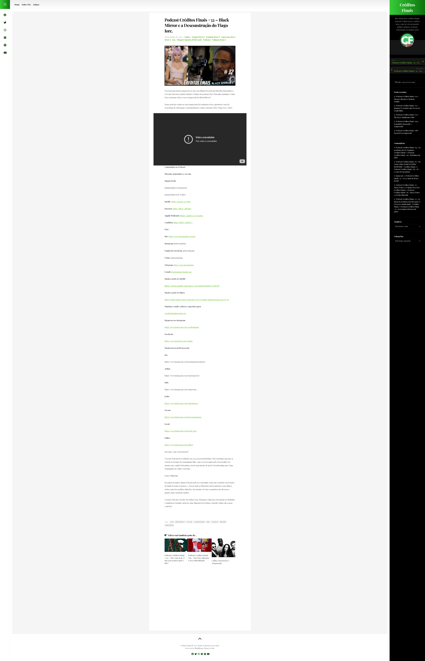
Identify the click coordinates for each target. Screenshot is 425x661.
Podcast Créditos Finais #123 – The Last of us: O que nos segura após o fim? (175, 559)
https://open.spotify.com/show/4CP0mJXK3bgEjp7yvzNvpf (192, 285)
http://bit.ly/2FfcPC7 (183, 222)
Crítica (187, 37)
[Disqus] (200, 598)
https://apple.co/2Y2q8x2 (191, 215)
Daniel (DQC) (198, 37)
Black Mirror (180, 522)
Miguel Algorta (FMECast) (189, 39)
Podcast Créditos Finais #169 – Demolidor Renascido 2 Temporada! (406, 124)
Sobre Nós (26, 5)
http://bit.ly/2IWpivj (182, 208)
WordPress (199, 648)
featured (215, 522)
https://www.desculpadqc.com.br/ (182, 236)
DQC (208, 522)
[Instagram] (5, 30)
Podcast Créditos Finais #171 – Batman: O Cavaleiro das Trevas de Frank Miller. (407, 108)
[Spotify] (5, 45)
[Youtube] (5, 52)
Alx (213, 648)
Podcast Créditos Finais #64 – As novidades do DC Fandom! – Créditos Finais (407, 150)
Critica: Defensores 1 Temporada (220, 561)
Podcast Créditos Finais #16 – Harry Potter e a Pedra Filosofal (407, 192)
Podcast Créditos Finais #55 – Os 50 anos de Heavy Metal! (406, 178)
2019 (171, 522)
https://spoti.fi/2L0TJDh (180, 201)
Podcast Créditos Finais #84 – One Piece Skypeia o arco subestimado (198, 558)
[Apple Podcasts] (5, 37)
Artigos (36, 5)
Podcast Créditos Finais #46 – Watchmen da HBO (407, 155)
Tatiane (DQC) (219, 39)
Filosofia (223, 522)
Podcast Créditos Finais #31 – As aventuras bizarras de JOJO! (406, 209)
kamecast (399, 176)
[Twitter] (5, 22)
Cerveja (189, 522)
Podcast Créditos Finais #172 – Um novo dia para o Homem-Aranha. (406, 99)
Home (17, 5)
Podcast (206, 39)
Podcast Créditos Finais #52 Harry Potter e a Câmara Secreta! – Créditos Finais (407, 187)
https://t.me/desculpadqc (184, 265)
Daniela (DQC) (213, 37)
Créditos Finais (407, 7)
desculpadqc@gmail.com (181, 272)
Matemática (169, 525)
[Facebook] (5, 15)
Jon (173, 39)
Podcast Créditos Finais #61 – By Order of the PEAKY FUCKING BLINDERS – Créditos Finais (407, 164)
